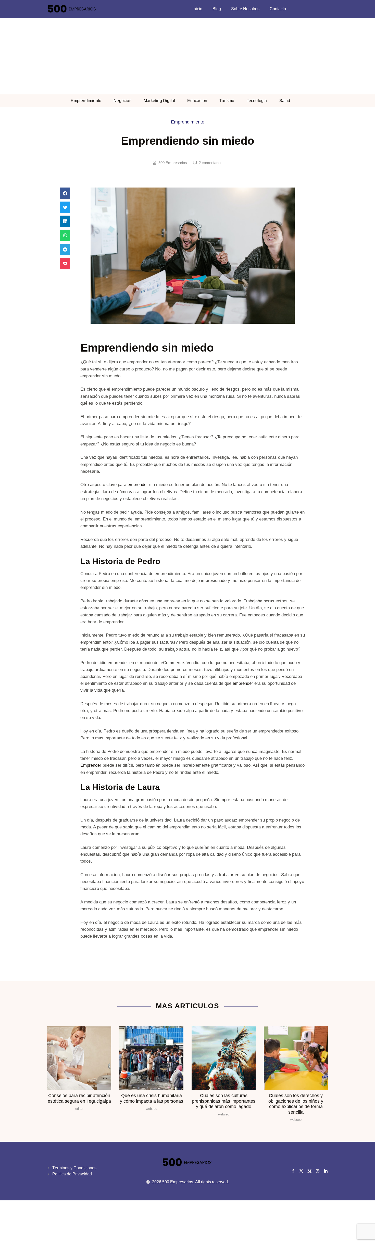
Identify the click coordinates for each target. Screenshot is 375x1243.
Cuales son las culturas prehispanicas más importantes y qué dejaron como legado (223, 1101)
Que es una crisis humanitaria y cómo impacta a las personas (151, 1098)
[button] (65, 193)
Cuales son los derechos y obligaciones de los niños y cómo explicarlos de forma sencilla (295, 1104)
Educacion (197, 100)
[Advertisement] (187, 56)
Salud (284, 100)
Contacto (278, 9)
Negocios (122, 100)
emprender (138, 484)
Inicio (197, 9)
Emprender (90, 765)
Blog (216, 9)
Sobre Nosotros (245, 9)
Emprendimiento (86, 100)
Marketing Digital (159, 100)
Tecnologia (257, 100)
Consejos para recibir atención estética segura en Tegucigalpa (79, 1098)
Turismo (226, 100)
